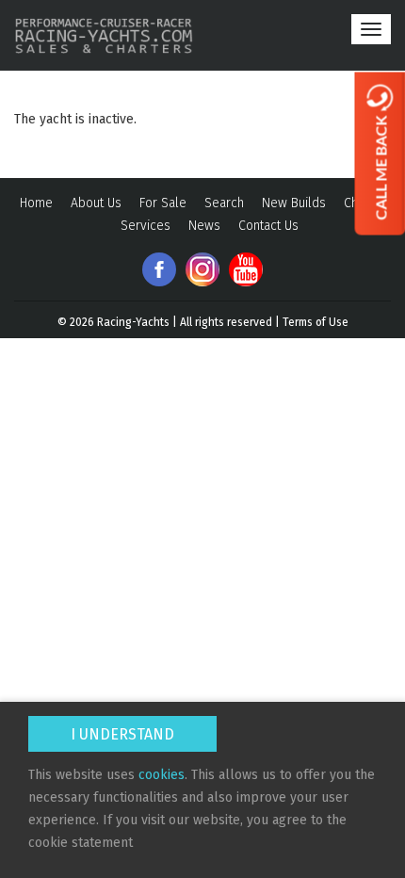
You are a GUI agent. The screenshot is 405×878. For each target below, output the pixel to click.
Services (145, 226)
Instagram (202, 269)
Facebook (159, 269)
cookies (161, 775)
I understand (122, 734)
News (204, 226)
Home (36, 203)
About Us (96, 203)
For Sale (162, 203)
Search (224, 203)
